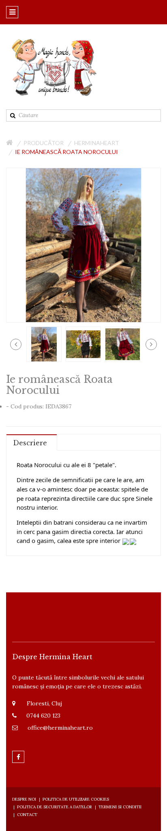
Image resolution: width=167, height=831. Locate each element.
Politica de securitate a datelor (54, 807)
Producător (44, 142)
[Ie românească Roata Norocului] (44, 343)
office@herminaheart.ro (60, 727)
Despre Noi (24, 799)
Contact (27, 814)
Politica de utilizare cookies (76, 799)
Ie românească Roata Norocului (66, 151)
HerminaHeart (96, 142)
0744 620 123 (43, 715)
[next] (151, 344)
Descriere (30, 443)
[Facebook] (18, 757)
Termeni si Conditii (119, 807)
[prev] (15, 344)
